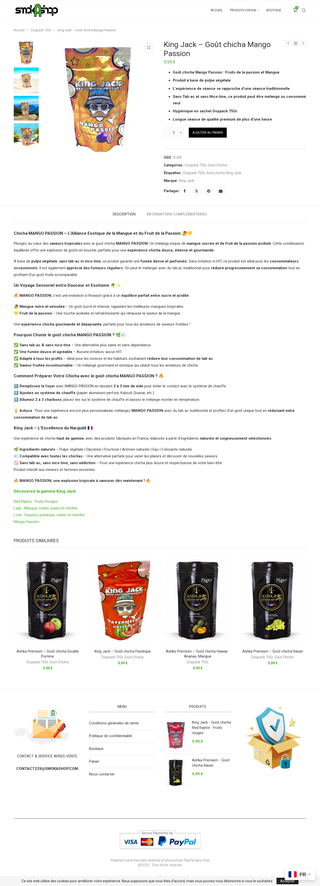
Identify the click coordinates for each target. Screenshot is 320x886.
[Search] (303, 10)
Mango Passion (26, 521)
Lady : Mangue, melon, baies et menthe (46, 508)
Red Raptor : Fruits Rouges (36, 501)
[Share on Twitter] (196, 190)
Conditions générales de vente (114, 723)
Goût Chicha (217, 165)
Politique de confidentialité (110, 736)
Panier (94, 761)
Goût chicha (215, 173)
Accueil (216, 10)
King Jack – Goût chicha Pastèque (122, 651)
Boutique (273, 10)
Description (124, 214)
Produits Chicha (243, 10)
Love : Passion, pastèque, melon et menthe (49, 515)
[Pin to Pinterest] (208, 190)
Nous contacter (102, 774)
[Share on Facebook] (184, 190)
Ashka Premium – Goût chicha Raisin (272, 651)
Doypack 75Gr (41, 30)
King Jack (233, 173)
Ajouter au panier (207, 132)
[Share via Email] (220, 190)
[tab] (124, 214)
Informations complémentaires (176, 214)
